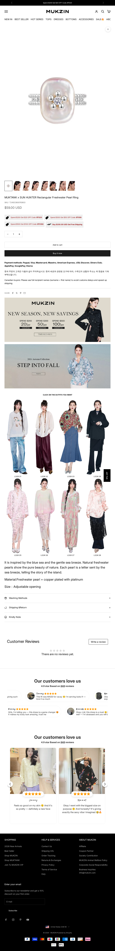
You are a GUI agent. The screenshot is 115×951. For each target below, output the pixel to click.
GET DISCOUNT (98, 934)
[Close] (110, 905)
